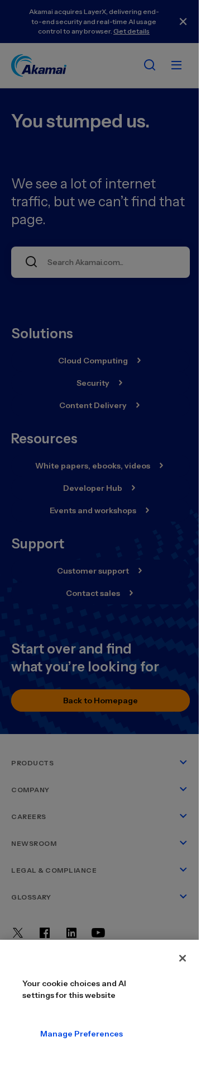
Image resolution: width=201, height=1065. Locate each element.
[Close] (182, 958)
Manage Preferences (49, 1034)
